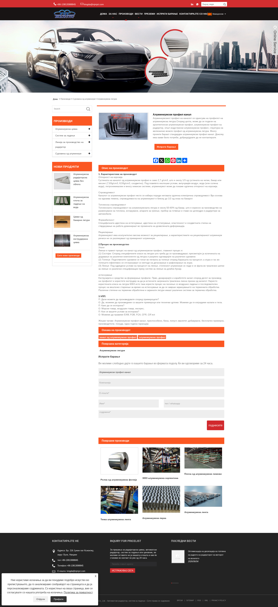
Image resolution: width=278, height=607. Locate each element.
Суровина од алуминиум (84, 99)
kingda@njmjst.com (94, 4)
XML (206, 600)
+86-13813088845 (69, 560)
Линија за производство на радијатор (69, 144)
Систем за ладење (65, 135)
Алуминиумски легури (107, 99)
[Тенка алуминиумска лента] (119, 500)
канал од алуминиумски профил (118, 337)
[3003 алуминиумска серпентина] (161, 460)
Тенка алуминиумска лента (116, 519)
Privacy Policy (219, 600)
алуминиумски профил (152, 337)
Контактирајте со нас (193, 14)
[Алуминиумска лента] (203, 496)
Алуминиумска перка (154, 518)
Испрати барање (167, 14)
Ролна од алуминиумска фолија (119, 479)
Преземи (149, 14)
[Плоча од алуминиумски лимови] (203, 458)
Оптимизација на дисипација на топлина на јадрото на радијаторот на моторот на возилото (207, 554)
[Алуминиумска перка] (161, 499)
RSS (199, 600)
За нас (113, 14)
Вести (139, 14)
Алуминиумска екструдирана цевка (81, 239)
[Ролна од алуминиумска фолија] (119, 460)
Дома (103, 14)
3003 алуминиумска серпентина (160, 478)
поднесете (215, 425)
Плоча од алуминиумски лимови (203, 474)
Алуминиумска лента (196, 512)
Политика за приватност (78, 592)
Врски (180, 600)
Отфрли (40, 599)
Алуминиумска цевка (66, 129)
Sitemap (190, 600)
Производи (126, 14)
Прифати (58, 599)
